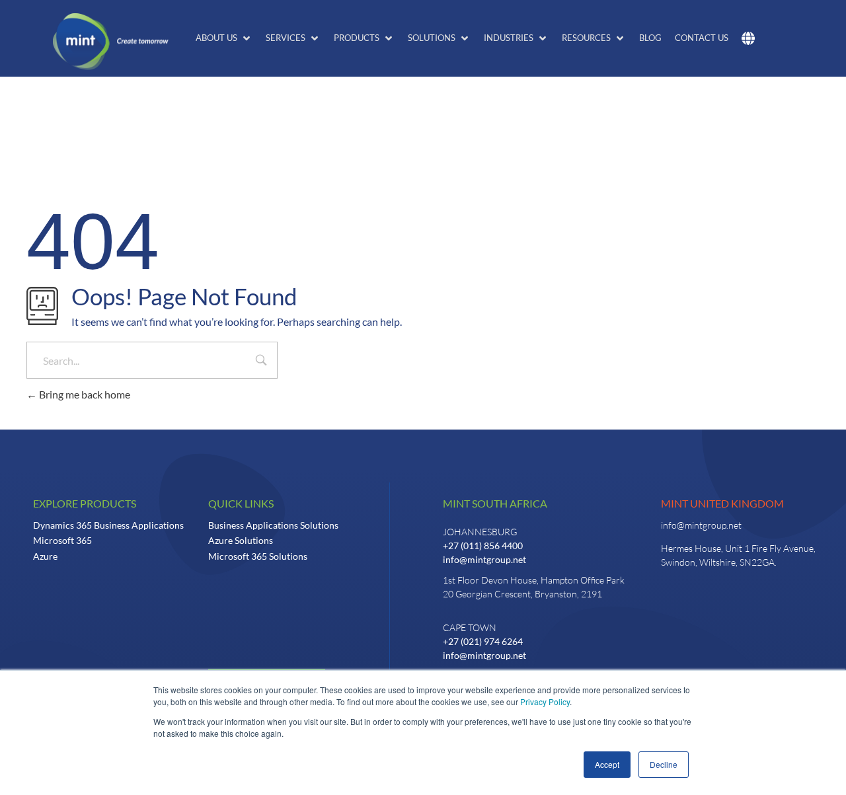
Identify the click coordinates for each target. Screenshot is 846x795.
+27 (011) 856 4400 (483, 545)
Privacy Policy (545, 701)
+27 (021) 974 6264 (483, 641)
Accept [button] (607, 764)
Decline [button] (663, 764)
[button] (224, 38)
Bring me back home (83, 394)
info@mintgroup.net (484, 559)
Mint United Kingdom (722, 503)
